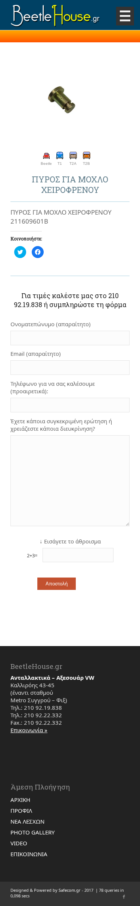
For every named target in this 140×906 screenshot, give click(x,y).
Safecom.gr (70, 890)
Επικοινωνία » (28, 730)
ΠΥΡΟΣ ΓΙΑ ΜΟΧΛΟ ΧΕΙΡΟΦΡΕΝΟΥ (70, 185)
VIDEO (18, 843)
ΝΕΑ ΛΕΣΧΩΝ (27, 821)
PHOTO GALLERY (32, 832)
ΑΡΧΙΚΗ (20, 799)
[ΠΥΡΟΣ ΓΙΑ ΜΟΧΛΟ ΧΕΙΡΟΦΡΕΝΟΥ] (60, 99)
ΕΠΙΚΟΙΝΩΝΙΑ (28, 854)
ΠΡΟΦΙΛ (21, 810)
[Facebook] (124, 896)
